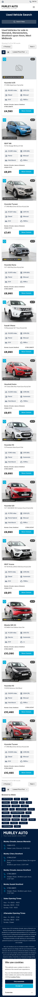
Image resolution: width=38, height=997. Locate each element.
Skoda (32, 819)
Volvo (17, 826)
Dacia (14, 802)
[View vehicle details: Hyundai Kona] (19, 250)
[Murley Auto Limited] (3, 2)
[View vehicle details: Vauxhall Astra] (19, 369)
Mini (28, 812)
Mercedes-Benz (17, 812)
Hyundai (6, 806)
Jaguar (24, 806)
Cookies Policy (15, 977)
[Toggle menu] (33, 7)
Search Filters (20, 21)
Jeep (5, 809)
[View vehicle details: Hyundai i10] (19, 430)
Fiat (22, 802)
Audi (16, 799)
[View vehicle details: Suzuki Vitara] (19, 310)
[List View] (8, 52)
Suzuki (5, 823)
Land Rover (21, 809)
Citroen (5, 802)
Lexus (31, 809)
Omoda (25, 816)
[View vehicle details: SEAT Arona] (19, 549)
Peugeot (6, 819)
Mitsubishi (6, 816)
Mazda (5, 812)
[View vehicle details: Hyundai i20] (19, 491)
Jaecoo (15, 806)
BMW (24, 799)
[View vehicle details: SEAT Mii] (19, 128)
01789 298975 (8, 106)
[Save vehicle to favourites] (4, 59)
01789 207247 (29, 527)
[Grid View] (3, 52)
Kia (12, 809)
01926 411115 (8, 167)
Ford (28, 802)
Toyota (14, 823)
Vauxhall (23, 823)
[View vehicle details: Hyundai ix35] (19, 68)
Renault (15, 819)
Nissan (16, 816)
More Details (26, 111)
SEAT (24, 819)
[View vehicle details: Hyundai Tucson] (19, 189)
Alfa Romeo (7, 799)
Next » (32, 47)
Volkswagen (7, 826)
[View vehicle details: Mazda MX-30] (19, 610)
